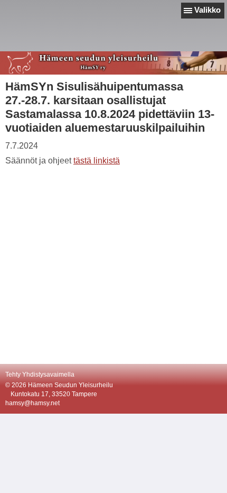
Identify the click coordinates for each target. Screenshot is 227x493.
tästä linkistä (96, 160)
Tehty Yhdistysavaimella (39, 374)
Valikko (207, 9)
